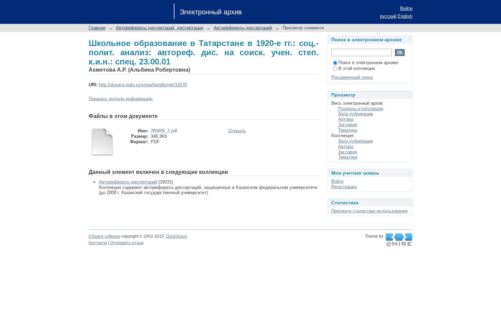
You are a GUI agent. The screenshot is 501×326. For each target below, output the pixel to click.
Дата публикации (355, 113)
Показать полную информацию (121, 98)
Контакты (98, 242)
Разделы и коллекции (360, 108)
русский (388, 16)
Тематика (347, 130)
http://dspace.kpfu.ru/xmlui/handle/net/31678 (143, 84)
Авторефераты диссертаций (243, 27)
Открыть (237, 130)
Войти (406, 8)
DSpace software (104, 236)
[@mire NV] (398, 240)
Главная (97, 27)
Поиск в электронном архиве (368, 62)
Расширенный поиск (352, 77)
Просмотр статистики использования (369, 210)
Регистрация (344, 186)
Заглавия (347, 124)
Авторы (345, 119)
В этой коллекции (356, 68)
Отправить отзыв (126, 242)
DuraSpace (176, 236)
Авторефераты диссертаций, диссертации (159, 27)
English (405, 16)
